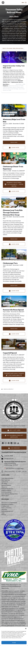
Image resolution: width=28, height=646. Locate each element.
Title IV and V (5, 495)
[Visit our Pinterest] (8, 443)
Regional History (6, 490)
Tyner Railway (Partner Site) (9, 494)
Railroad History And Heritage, (11, 88)
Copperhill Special (10, 353)
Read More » (6, 84)
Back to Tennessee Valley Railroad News (13, 48)
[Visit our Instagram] (6, 443)
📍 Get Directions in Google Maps (14, 468)
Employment (5, 506)
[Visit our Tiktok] (11, 443)
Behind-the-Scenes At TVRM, (15, 85)
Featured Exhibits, (8, 87)
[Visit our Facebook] (3, 443)
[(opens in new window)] (14, 518)
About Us (4, 487)
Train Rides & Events (7, 478)
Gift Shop (4, 483)
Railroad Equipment (7, 488)
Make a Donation (6, 507)
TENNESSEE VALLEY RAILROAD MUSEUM (13, 452)
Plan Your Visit (5, 480)
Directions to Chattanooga (9, 502)
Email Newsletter (6, 492)
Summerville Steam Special (13, 310)
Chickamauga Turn (10, 263)
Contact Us (4, 482)
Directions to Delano (7, 504)
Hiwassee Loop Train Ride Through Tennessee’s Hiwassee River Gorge (13, 212)
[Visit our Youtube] (18, 443)
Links (3, 513)
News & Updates (8, 389)
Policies (3, 514)
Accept (14, 642)
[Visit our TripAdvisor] (14, 443)
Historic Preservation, (18, 87)
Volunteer (4, 509)
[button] (26, 628)
